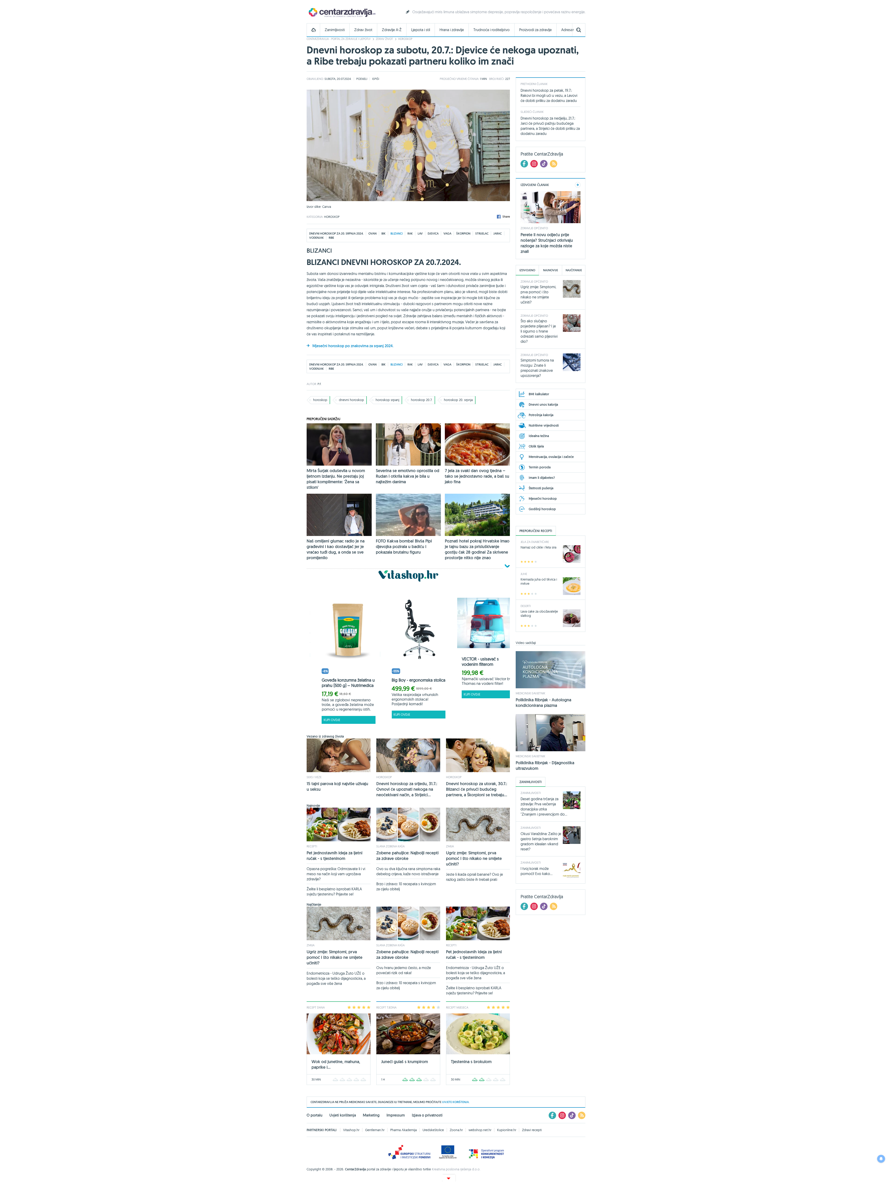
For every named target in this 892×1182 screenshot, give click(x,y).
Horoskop (405, 39)
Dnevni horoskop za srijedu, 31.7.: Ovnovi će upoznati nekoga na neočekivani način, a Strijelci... (406, 789)
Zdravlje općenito (534, 228)
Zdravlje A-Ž (392, 30)
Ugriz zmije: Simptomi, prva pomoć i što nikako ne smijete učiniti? (474, 858)
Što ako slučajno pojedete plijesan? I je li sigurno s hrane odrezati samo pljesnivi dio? (539, 331)
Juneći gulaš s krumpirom (404, 1061)
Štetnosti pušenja (541, 488)
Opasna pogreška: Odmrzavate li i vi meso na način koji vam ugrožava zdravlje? (336, 873)
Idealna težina (539, 436)
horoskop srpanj (387, 400)
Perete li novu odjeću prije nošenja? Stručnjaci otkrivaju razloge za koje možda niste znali (547, 243)
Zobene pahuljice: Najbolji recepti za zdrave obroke (407, 855)
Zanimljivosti (335, 30)
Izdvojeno (527, 270)
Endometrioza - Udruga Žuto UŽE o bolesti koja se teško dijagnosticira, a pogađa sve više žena (336, 978)
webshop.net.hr (480, 1130)
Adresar (567, 30)
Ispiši (375, 79)
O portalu (314, 1115)
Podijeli (361, 79)
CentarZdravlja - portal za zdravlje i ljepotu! (339, 39)
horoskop (320, 400)
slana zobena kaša (390, 846)
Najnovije (550, 270)
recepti (312, 846)
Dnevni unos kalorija (543, 404)
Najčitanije (574, 270)
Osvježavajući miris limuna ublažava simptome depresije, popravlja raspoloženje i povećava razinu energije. (498, 12)
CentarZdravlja (341, 12)
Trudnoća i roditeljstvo (491, 30)
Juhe (524, 574)
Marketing (371, 1115)
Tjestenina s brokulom (471, 1061)
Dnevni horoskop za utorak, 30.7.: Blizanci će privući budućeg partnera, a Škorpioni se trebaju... (476, 789)
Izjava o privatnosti (427, 1115)
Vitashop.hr (351, 1130)
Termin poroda (540, 467)
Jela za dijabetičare (535, 542)
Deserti (526, 606)
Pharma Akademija (403, 1130)
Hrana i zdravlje (451, 30)
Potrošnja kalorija (541, 415)
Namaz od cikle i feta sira (538, 547)
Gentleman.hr (374, 1130)
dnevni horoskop (351, 400)
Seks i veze (314, 777)
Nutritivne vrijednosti (544, 425)
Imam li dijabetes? (542, 478)
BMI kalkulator (539, 394)
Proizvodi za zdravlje (535, 30)
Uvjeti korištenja (342, 1115)
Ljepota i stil (420, 30)
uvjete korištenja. (455, 1102)
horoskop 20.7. (421, 400)
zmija (450, 846)
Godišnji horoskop (542, 509)
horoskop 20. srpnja (458, 400)
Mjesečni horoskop (543, 498)
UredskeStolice (433, 1130)
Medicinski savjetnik (530, 693)
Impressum (396, 1115)
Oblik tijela (536, 446)
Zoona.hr (456, 1130)
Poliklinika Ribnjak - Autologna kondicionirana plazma (543, 702)
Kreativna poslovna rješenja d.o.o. (456, 1169)
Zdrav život (363, 30)
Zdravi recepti (532, 1130)
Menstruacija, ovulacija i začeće (551, 457)
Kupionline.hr (506, 1130)
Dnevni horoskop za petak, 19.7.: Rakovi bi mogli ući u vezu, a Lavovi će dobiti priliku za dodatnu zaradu (549, 95)
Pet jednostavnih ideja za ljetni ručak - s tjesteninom (334, 855)
